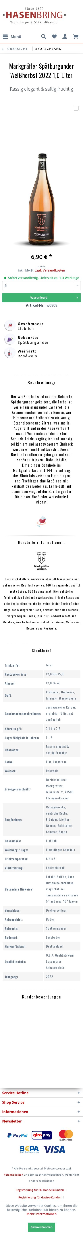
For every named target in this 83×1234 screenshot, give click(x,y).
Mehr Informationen (42, 1214)
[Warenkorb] (75, 36)
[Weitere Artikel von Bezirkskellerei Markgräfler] (41, 561)
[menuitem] (11, 36)
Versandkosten (13, 1174)
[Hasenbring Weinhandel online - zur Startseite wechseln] (22, 6)
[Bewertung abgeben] (76, 108)
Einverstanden (41, 1227)
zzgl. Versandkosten (50, 270)
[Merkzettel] (54, 36)
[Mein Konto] (65, 36)
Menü (16, 36)
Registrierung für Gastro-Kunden (39, 1197)
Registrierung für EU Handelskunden (40, 1190)
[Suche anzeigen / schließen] (43, 36)
